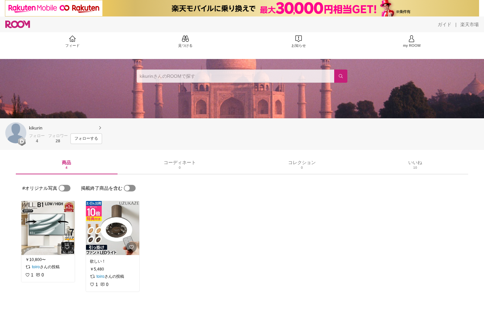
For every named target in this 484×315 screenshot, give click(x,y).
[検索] (340, 76)
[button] (15, 132)
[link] (48, 228)
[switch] (64, 188)
